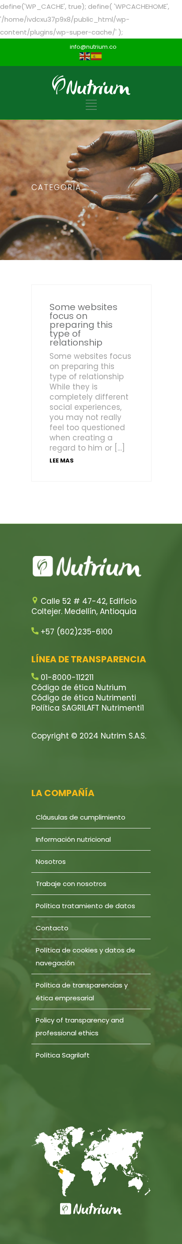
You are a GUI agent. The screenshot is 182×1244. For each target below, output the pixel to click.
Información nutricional (73, 839)
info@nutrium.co (93, 47)
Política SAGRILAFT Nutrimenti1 (87, 708)
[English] (85, 56)
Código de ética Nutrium (78, 687)
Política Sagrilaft (63, 1055)
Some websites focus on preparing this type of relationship (83, 325)
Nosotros (51, 861)
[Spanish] (96, 56)
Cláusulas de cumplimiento (80, 817)
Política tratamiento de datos (85, 905)
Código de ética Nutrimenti (83, 697)
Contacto (52, 928)
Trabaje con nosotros (71, 883)
